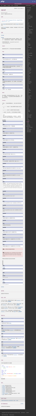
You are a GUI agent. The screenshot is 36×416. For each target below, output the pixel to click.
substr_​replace (29, 117)
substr (28, 113)
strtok (28, 109)
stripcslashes (29, 90)
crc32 (27, 19)
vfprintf (28, 121)
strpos (28, 101)
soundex (28, 64)
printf (28, 52)
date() (3, 394)
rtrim (27, 58)
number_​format (29, 47)
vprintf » (33, 5)
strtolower (28, 110)
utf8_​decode (29, 130)
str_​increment (29, 72)
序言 (1, 5)
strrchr (28, 102)
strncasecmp (29, 98)
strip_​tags (28, 89)
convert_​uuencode (29, 17)
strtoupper (28, 111)
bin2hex (28, 11)
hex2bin (28, 28)
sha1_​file (28, 62)
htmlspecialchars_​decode (29, 34)
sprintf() (3, 386)
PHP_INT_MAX (19, 303)
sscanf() (3, 391)
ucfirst (28, 119)
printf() (3, 385)
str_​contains (29, 67)
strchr (28, 84)
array (3, 21)
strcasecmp (28, 83)
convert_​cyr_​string (29, 127)
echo (27, 21)
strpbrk (28, 100)
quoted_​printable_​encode (29, 56)
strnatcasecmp (29, 95)
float (3, 281)
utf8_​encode (29, 131)
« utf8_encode (28, 5)
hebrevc (28, 128)
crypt (27, 20)
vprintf (28, 122)
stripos (28, 91)
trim (27, 118)
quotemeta (28, 57)
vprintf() (3, 388)
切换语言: (15, 8)
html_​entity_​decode (30, 29)
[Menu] (35, 1)
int (9, 21)
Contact (27, 412)
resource (11, 20)
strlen (28, 94)
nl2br (27, 46)
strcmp (28, 85)
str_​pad (28, 74)
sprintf (28, 65)
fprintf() (5, 27)
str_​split (28, 80)
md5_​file (28, 43)
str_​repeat (28, 75)
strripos (28, 104)
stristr (28, 93)
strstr (27, 108)
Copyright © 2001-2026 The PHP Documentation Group (11, 412)
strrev (28, 103)
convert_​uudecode (29, 16)
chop (27, 12)
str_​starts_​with (29, 81)
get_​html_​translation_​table (29, 26)
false (15, 311)
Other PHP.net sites (5, 414)
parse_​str (28, 49)
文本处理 (8, 5)
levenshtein (28, 38)
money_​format (29, 129)
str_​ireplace (28, 73)
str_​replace (28, 76)
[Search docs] (33, 1)
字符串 (12, 5)
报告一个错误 (16, 400)
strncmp (28, 99)
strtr (27, 112)
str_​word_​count (29, 82)
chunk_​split (28, 15)
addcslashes (29, 9)
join (27, 36)
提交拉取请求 (10, 400)
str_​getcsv (28, 71)
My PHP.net (23, 412)
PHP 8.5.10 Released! (18, 3)
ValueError (18, 300)
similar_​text (28, 63)
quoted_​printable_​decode (29, 54)
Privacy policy (11, 414)
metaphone (28, 44)
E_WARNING (9, 301)
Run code (3, 378)
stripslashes (29, 92)
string (18, 20)
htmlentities (29, 30)
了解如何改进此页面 (4, 400)
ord (27, 48)
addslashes (28, 10)
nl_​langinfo (28, 45)
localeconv (28, 39)
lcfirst (28, 37)
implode (28, 35)
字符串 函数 (16, 5)
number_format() (5, 393)
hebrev (28, 27)
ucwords (28, 120)
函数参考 (5, 5)
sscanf (28, 66)
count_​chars (29, 18)
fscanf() (3, 392)
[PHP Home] (2, 1)
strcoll (28, 86)
